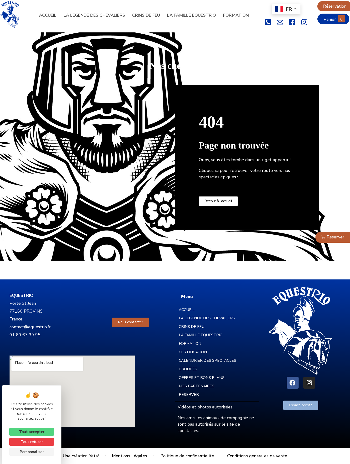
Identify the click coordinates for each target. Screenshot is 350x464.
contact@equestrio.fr (30, 327)
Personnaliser (32, 451)
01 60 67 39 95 (25, 335)
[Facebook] (293, 383)
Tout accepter (32, 431)
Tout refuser (31, 441)
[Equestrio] (13, 14)
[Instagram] (309, 383)
